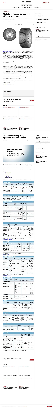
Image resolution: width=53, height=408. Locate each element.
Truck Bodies (24, 7)
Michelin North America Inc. (7, 51)
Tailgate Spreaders (8, 176)
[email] (21, 24)
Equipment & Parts (6, 11)
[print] (33, 24)
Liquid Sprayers (7, 173)
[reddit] (19, 24)
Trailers (19, 7)
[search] (5, 2)
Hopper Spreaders (8, 172)
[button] (3, 2)
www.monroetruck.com (7, 275)
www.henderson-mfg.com (7, 239)
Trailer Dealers (29, 7)
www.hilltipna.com (6, 254)
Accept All (49, 406)
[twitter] (18, 24)
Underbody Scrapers (8, 177)
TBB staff (4, 21)
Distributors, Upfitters (37, 7)
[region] (26, 406)
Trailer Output (14, 7)
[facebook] (15, 24)
